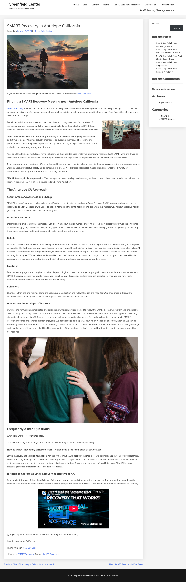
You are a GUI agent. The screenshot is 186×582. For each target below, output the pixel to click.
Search (155, 23)
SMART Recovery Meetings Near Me (157, 10)
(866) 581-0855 (84, 93)
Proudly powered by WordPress (83, 575)
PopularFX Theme (109, 575)
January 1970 (166, 102)
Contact (95, 4)
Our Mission (151, 4)
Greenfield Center (24, 4)
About (76, 4)
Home (106, 4)
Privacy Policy (167, 4)
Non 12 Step (166, 116)
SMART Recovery (15, 108)
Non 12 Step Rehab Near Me (126, 4)
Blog (85, 4)
